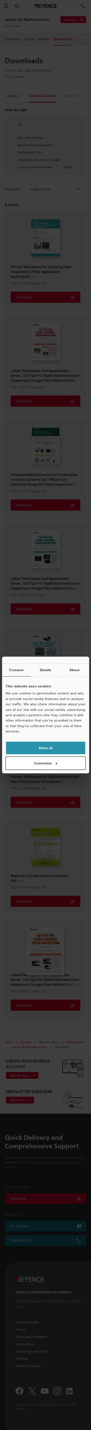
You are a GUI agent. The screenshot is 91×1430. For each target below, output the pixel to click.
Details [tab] (45, 670)
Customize (43, 763)
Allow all (46, 748)
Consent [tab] (16, 670)
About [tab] (74, 670)
